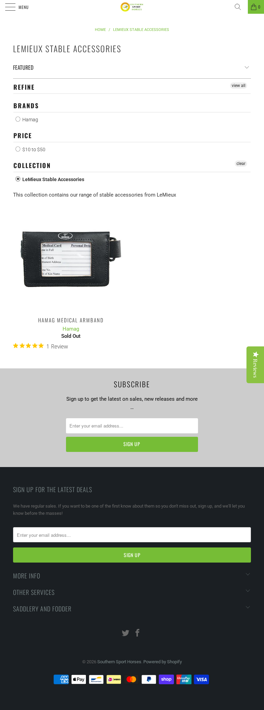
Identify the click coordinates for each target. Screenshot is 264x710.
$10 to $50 (33, 149)
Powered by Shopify (162, 661)
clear (240, 163)
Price (22, 135)
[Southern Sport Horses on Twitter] (126, 633)
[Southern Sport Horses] (132, 7)
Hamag (29, 119)
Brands (26, 105)
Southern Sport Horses (119, 661)
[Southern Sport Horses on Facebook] (138, 633)
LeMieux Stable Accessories (52, 179)
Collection (32, 165)
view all (238, 85)
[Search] (240, 7)
